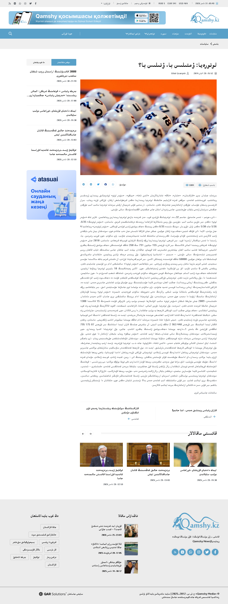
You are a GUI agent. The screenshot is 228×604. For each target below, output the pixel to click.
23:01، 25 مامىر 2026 (112, 535)
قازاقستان (52, 564)
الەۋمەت (188, 33)
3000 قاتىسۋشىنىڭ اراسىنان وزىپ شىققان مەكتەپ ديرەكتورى (53, 73)
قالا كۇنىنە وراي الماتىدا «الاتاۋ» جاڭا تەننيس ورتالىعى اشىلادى (106, 546)
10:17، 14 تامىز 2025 (112, 571)
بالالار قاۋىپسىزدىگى (31, 549)
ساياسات (213, 33)
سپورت (163, 33)
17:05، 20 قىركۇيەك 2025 (110, 553)
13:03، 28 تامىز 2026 (160, 480)
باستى (215, 43)
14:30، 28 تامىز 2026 (207, 480)
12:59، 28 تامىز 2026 (113, 484)
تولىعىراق (151, 33)
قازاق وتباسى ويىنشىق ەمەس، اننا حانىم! (194, 410)
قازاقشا (106, 3)
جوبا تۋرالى (67, 33)
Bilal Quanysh (178, 73)
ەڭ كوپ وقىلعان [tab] (39, 62)
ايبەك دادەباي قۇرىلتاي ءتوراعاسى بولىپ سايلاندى (198, 472)
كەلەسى (135, 418)
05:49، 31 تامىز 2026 (204, 3)
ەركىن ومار (51, 557)
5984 (191, 185)
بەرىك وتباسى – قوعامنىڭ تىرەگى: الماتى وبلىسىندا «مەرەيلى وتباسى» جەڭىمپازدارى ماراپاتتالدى (53, 93)
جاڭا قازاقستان (49, 527)
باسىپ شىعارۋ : (208, 185)
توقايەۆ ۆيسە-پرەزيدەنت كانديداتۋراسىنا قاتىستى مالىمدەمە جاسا (103, 474)
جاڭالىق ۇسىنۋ (122, 3)
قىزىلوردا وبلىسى (49, 542)
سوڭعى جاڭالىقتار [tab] (63, 62)
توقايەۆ (36, 557)
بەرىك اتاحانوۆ (19, 557)
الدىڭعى (208, 416)
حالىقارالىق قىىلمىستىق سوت (43, 534)
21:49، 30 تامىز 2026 (66, 81)
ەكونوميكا (201, 33)
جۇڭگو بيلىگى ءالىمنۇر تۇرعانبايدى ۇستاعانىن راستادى (107, 564)
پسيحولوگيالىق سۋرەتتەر (24, 542)
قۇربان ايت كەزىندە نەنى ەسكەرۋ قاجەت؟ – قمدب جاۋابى (106, 528)
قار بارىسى (51, 549)
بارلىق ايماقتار (134, 33)
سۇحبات (175, 33)
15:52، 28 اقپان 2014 (204, 73)
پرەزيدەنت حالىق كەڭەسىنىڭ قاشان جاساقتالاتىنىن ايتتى (150, 472)
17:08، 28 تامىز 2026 (66, 100)
